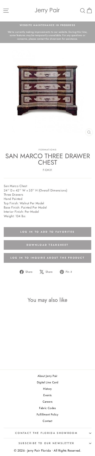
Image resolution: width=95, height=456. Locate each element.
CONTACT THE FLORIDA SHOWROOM (46, 433)
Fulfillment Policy (47, 414)
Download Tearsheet (47, 245)
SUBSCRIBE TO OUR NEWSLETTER (46, 443)
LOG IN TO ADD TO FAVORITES (47, 232)
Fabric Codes (47, 408)
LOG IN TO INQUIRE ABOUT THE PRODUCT (47, 257)
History (47, 389)
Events (47, 395)
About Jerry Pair (47, 376)
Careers (47, 401)
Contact (47, 421)
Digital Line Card (47, 382)
